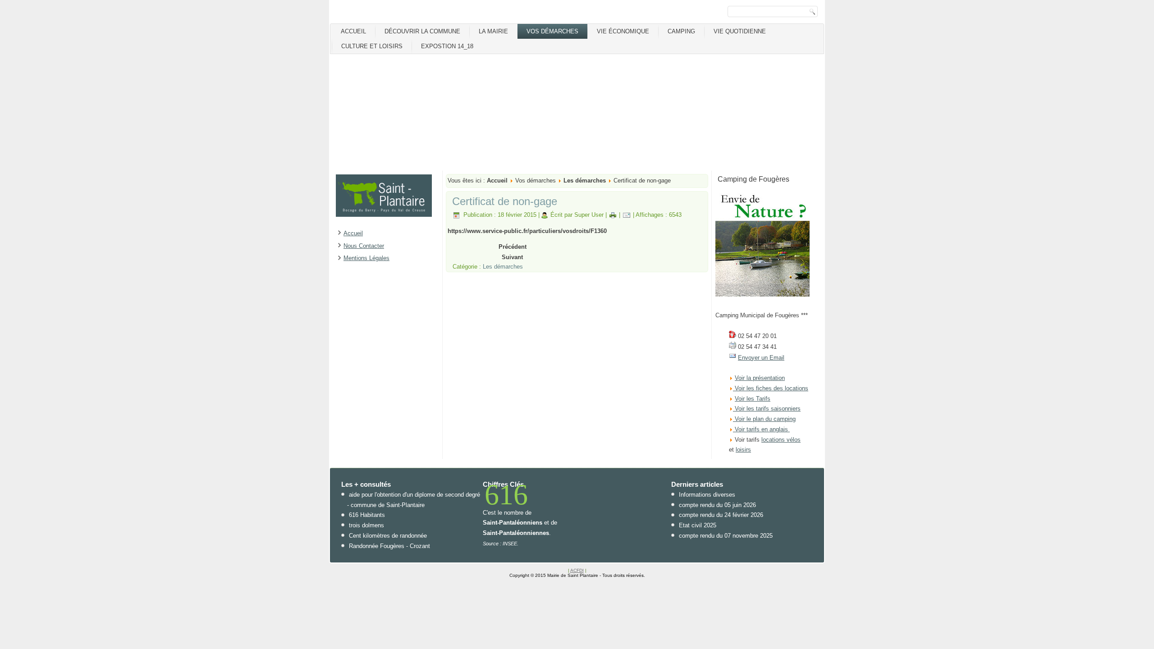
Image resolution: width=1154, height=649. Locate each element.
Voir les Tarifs (752, 398)
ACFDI (577, 570)
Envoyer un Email (761, 357)
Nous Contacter (363, 245)
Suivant (512, 257)
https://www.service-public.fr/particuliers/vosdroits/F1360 (527, 231)
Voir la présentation (760, 378)
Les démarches (584, 180)
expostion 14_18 (447, 46)
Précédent (513, 246)
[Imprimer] (613, 214)
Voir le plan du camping (765, 419)
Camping (681, 31)
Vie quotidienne (740, 31)
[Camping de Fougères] (762, 294)
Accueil (353, 31)
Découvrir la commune (422, 31)
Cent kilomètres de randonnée (388, 535)
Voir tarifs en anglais (760, 429)
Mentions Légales (366, 258)
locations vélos (781, 439)
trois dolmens (366, 525)
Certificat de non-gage (504, 201)
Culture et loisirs (372, 46)
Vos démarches (552, 31)
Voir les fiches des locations (771, 388)
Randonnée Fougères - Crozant (389, 546)
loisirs (743, 449)
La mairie (493, 31)
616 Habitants (367, 515)
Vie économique (623, 31)
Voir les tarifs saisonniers (767, 408)
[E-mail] (626, 214)
